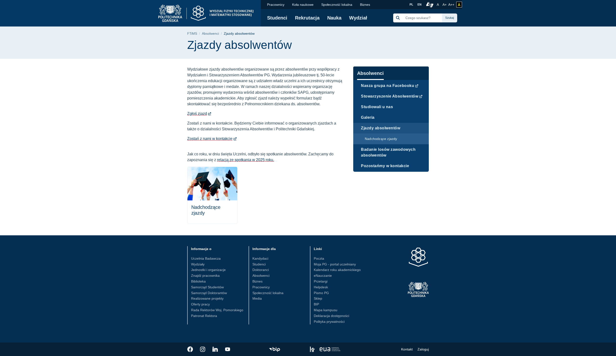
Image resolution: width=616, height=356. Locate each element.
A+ (445, 4)
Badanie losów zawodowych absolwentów (388, 152)
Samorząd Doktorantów (209, 293)
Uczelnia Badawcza (206, 258)
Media (257, 298)
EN (419, 4)
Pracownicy (275, 5)
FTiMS (192, 33)
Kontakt (407, 349)
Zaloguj (423, 349)
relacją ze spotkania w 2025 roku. (245, 160)
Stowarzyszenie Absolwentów (389, 96)
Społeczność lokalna (336, 5)
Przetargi (320, 281)
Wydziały (198, 264)
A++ (451, 4)
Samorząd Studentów (207, 287)
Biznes (365, 5)
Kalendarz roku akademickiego (337, 270)
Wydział (358, 17)
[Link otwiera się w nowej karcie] (190, 349)
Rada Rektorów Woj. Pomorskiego (217, 310)
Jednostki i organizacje (208, 270)
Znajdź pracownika (205, 275)
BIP (316, 304)
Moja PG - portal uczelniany (335, 264)
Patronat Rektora (204, 316)
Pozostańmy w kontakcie (385, 166)
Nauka (334, 17)
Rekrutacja (307, 17)
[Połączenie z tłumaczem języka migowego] (429, 4)
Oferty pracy (200, 304)
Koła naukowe (303, 5)
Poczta (319, 258)
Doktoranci (260, 270)
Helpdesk (321, 287)
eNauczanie (323, 275)
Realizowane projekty (207, 298)
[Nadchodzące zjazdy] (212, 195)
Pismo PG (321, 293)
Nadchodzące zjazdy (381, 139)
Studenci (277, 17)
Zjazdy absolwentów (380, 128)
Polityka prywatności (329, 321)
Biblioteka (198, 281)
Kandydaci (260, 258)
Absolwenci (210, 33)
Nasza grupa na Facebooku (387, 86)
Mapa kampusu (325, 310)
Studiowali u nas (377, 107)
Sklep (318, 298)
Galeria (368, 117)
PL (411, 4)
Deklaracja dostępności (331, 316)
